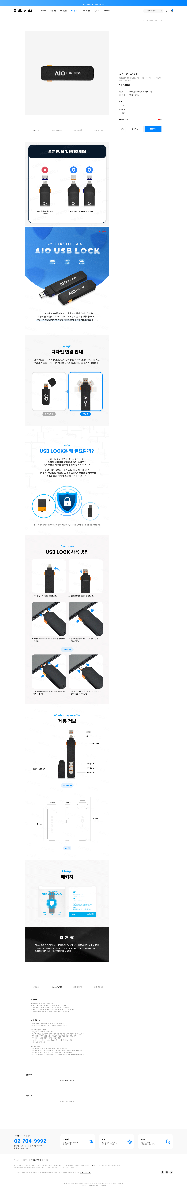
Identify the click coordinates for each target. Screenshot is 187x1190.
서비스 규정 (86, 11)
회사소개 (16, 1160)
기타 (160, 20)
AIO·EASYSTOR (152, 20)
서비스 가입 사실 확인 (85, 1173)
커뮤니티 (107, 11)
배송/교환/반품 (57, 130)
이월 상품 (53, 11)
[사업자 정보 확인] (90, 1165)
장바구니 (135, 129)
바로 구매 (153, 129)
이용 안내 (46, 1160)
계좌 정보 (27, 1136)
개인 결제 (74, 11)
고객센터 (17, 1136)
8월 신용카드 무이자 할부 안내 (93, 5)
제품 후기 (76, 130)
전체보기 (43, 11)
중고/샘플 (63, 11)
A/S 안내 (97, 11)
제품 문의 (98, 130)
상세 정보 (36, 130)
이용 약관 (25, 1160)
